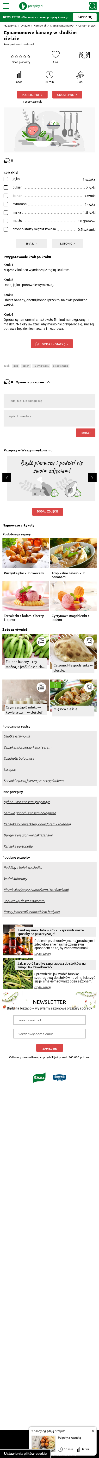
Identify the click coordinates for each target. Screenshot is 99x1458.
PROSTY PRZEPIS (60, 365)
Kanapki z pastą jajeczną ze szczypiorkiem (33, 781)
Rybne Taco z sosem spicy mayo (27, 802)
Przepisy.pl (10, 25)
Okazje (25, 25)
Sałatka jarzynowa (17, 736)
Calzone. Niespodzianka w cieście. (73, 667)
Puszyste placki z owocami (24, 573)
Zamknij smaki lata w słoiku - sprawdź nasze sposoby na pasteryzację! (51, 932)
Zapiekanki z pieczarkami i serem (27, 747)
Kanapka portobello (18, 846)
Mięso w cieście (65, 709)
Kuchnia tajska (41, 365)
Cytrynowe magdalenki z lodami (70, 618)
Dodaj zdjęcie (47, 511)
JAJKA (15, 365)
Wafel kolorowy (15, 879)
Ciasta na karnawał (62, 25)
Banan (26, 365)
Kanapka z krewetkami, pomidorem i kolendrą (37, 824)
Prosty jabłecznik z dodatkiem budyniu (32, 912)
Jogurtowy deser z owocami (24, 901)
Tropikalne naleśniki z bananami (68, 575)
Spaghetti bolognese (19, 758)
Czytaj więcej (42, 954)
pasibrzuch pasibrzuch (23, 44)
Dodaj (86, 433)
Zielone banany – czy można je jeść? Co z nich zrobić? (24, 664)
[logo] (31, 6)
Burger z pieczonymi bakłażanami (28, 835)
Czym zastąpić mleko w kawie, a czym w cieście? (24, 709)
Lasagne (10, 769)
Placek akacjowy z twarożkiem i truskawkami (36, 890)
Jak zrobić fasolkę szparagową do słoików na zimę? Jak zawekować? (52, 965)
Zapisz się (50, 1048)
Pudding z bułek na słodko (23, 867)
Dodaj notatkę (53, 344)
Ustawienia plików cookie (25, 1453)
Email (29, 243)
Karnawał (40, 25)
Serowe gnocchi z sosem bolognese (30, 813)
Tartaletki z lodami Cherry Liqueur (24, 618)
